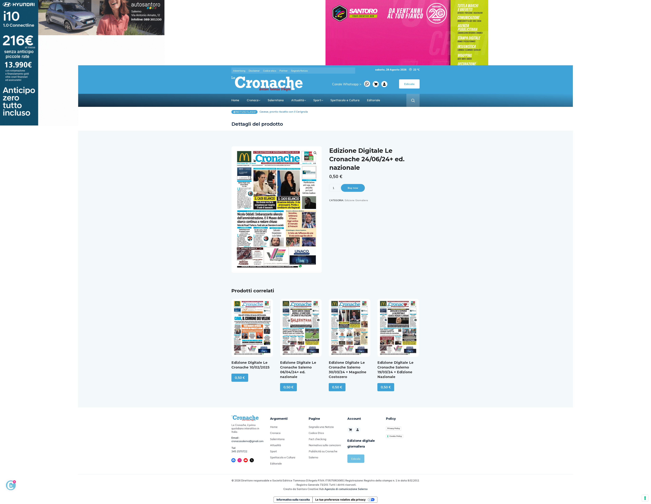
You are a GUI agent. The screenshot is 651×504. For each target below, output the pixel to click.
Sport (317, 100)
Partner (284, 70)
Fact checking (317, 439)
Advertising (239, 70)
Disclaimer (254, 70)
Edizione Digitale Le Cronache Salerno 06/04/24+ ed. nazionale (298, 370)
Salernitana (276, 100)
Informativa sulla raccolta (293, 499)
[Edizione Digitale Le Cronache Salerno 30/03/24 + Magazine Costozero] (349, 328)
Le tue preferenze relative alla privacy (340, 499)
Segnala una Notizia (321, 427)
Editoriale (373, 100)
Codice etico (269, 70)
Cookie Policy (395, 436)
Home (235, 100)
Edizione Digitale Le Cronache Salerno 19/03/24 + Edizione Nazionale (395, 370)
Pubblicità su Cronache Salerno (323, 454)
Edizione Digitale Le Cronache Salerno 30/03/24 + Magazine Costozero (347, 370)
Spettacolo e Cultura (344, 100)
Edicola (355, 458)
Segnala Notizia (299, 70)
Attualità (297, 100)
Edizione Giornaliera (356, 200)
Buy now (353, 187)
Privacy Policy (393, 428)
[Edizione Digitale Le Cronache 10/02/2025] (252, 328)
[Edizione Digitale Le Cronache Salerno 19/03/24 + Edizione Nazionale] (398, 328)
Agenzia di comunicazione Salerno (346, 489)
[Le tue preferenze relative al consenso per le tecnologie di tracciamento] (645, 498)
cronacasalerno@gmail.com (247, 441)
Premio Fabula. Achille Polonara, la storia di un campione (294, 111)
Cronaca (252, 100)
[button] (315, 153)
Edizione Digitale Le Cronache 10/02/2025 (250, 365)
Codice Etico (316, 433)
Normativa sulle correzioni (325, 445)
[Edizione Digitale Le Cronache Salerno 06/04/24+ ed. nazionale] (301, 328)
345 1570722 (239, 451)
